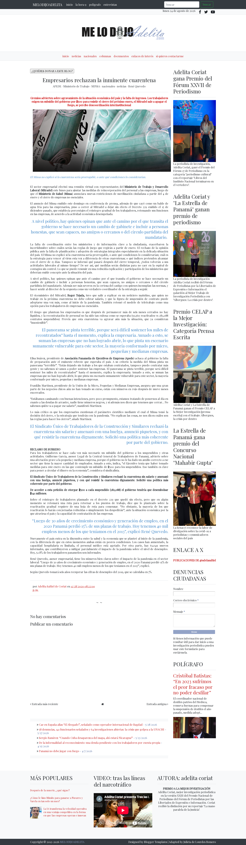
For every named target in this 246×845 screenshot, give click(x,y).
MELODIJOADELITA (47, 4)
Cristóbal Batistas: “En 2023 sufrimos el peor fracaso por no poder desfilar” (192, 684)
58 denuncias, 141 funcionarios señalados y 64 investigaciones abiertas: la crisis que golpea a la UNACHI (101, 729)
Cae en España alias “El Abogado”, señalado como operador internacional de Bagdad (91, 724)
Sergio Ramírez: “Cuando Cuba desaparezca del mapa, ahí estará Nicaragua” (86, 738)
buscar (207, 4)
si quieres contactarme (170, 56)
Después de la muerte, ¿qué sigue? (50, 790)
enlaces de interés (142, 56)
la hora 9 (80, 4)
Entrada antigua (157, 704)
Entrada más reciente (45, 704)
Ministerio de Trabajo (76, 86)
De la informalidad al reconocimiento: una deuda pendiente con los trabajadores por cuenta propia (99, 742)
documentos (121, 56)
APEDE (57, 86)
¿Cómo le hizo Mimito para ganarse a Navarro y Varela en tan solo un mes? (56, 799)
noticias (76, 56)
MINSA (96, 86)
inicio (69, 4)
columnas (105, 56)
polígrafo (95, 4)
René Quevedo (137, 86)
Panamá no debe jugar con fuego (59, 751)
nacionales (90, 56)
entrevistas (110, 4)
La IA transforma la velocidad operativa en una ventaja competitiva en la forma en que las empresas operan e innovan (65, 812)
